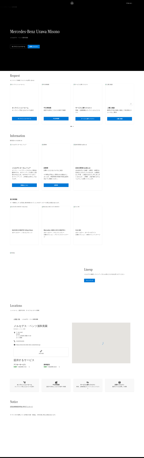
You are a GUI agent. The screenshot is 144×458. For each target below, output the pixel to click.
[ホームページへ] (72, 3)
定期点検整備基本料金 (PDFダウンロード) (21, 406)
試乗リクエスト (33, 46)
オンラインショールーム (18, 46)
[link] (19, 337)
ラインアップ (89, 280)
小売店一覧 (17, 319)
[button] (41, 352)
